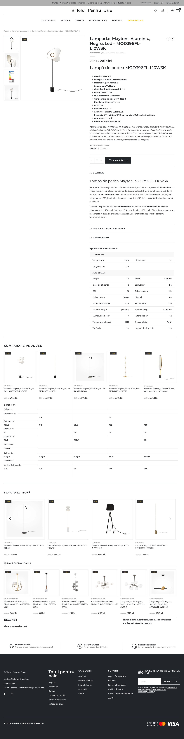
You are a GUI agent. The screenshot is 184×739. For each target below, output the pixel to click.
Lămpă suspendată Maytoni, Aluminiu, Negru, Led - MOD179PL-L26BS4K (161, 604)
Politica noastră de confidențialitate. (152, 690)
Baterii (79, 20)
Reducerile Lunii (134, 20)
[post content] (20, 367)
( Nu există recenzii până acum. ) (113, 53)
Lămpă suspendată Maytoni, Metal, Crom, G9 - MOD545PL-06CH (75, 604)
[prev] (168, 39)
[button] (21, 68)
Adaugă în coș (119, 160)
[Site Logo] (92, 10)
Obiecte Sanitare (97, 20)
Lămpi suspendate (11, 599)
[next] (172, 39)
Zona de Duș (48, 20)
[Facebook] (4, 694)
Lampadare (105, 149)
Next (11, 98)
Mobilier (64, 20)
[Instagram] (12, 694)
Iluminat (116, 20)
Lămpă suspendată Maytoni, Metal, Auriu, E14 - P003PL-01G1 (44, 604)
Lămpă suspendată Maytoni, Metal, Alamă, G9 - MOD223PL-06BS (17, 604)
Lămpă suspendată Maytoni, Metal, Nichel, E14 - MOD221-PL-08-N (132, 604)
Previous (11, 38)
